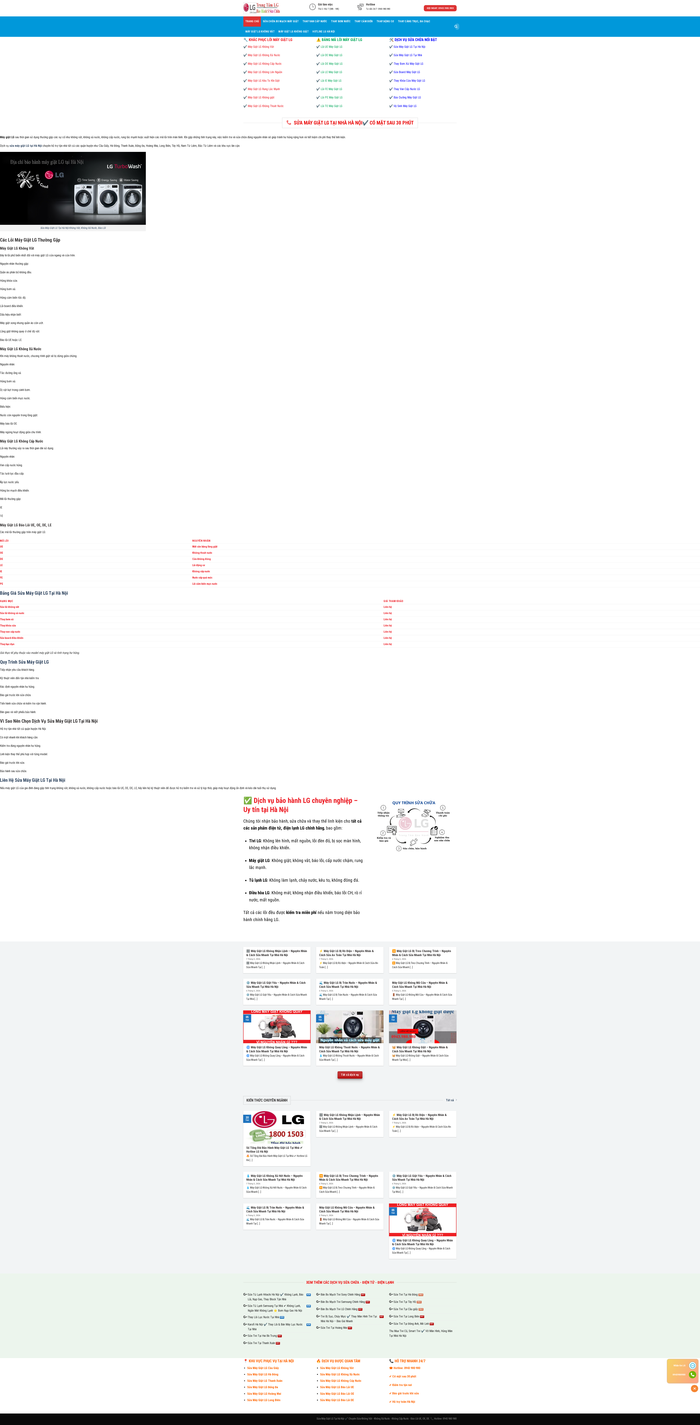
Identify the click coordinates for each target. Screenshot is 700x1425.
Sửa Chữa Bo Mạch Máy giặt (281, 21)
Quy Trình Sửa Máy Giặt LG (24, 662)
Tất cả (450, 1100)
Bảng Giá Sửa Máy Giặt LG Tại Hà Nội (34, 593)
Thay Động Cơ (385, 21)
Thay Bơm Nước (341, 21)
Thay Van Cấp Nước (315, 21)
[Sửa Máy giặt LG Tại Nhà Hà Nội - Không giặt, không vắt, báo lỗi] (261, 8)
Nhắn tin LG (679, 1365)
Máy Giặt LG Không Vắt (260, 31)
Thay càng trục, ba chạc (414, 21)
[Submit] (456, 27)
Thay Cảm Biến (364, 21)
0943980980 (679, 1374)
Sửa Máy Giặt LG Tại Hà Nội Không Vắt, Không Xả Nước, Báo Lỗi (73, 228)
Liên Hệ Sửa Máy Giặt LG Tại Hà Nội (32, 780)
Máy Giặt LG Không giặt (293, 31)
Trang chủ (252, 21)
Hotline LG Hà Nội (323, 31)
